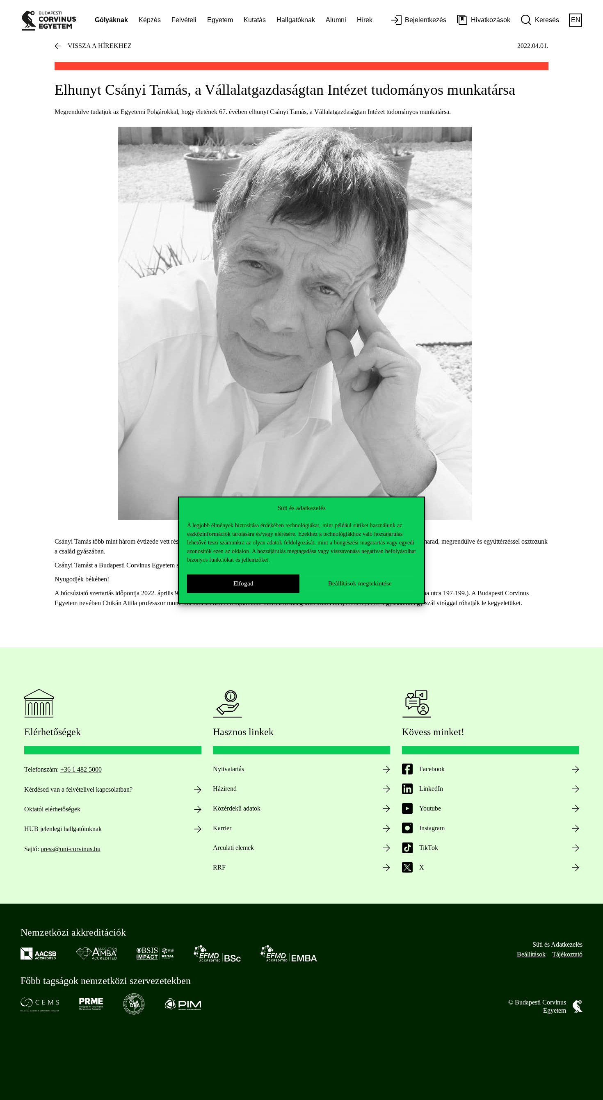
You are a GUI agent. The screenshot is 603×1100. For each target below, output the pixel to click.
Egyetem (220, 19)
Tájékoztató (567, 954)
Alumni (336, 19)
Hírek (364, 19)
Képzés (150, 19)
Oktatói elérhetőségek (52, 809)
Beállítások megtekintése (360, 583)
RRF (219, 867)
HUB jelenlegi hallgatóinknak (63, 828)
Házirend (225, 788)
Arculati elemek (233, 847)
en (575, 19)
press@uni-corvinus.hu (70, 848)
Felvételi (183, 19)
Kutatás (255, 19)
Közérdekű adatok (236, 808)
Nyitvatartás (228, 768)
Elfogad (243, 583)
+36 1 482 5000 (81, 769)
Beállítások (531, 954)
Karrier (222, 827)
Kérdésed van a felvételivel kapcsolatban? (78, 789)
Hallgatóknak (295, 19)
